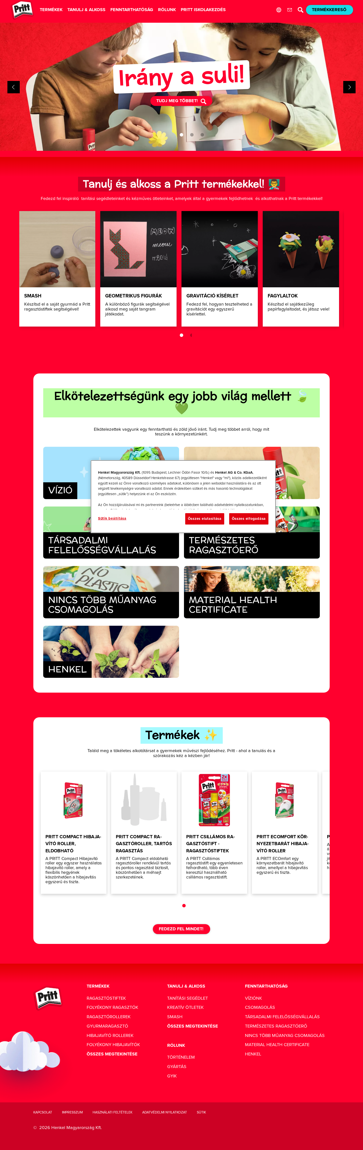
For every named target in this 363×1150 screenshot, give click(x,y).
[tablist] (181, 134)
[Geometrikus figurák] (138, 269)
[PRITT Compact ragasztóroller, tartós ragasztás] (144, 833)
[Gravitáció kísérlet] (220, 269)
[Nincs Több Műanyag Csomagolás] (111, 592)
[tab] (181, 134)
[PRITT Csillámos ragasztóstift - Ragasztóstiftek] (214, 833)
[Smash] (57, 269)
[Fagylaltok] (301, 269)
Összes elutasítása (205, 519)
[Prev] (13, 87)
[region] (183, 496)
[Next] (349, 87)
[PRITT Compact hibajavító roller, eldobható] (73, 833)
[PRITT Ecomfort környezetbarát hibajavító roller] (285, 833)
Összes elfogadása (249, 519)
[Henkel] (111, 652)
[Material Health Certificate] (252, 592)
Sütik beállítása (112, 518)
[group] (181, 87)
